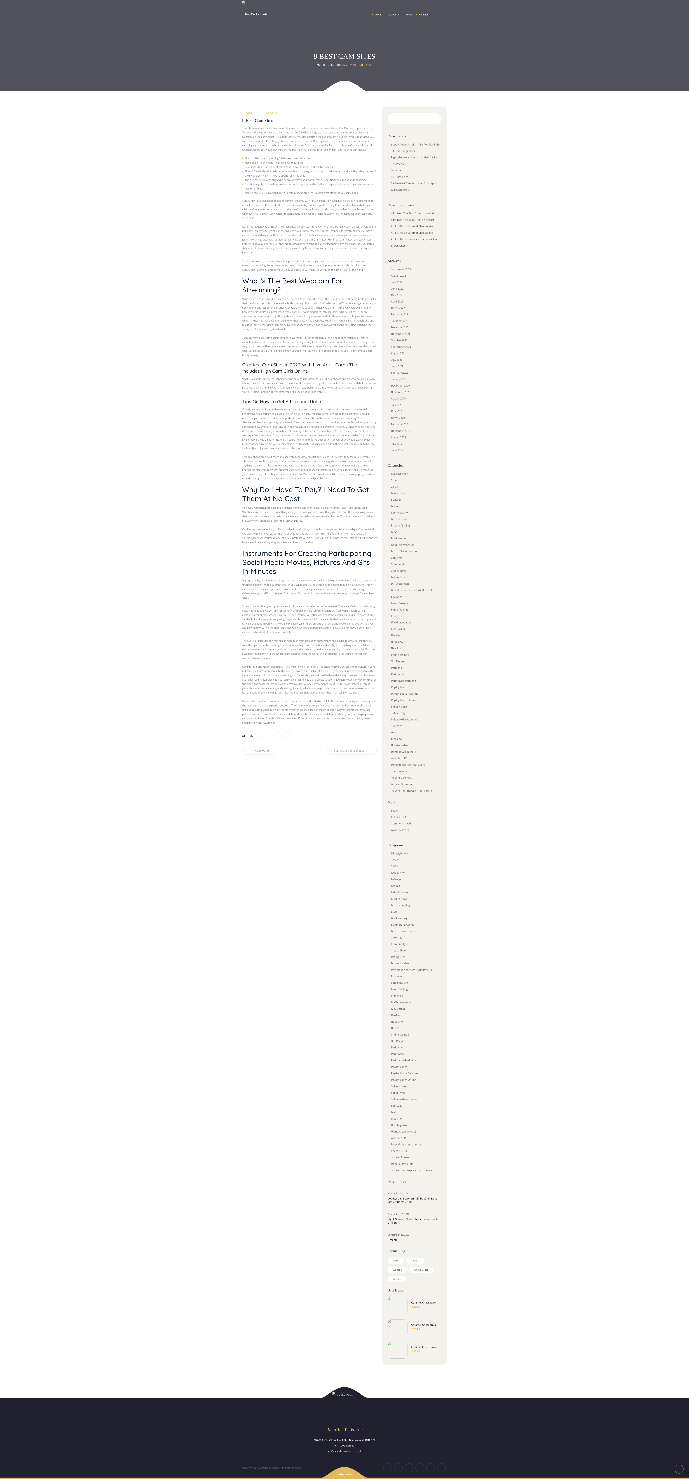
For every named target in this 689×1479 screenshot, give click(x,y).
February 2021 (399, 372)
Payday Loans (399, 687)
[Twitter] (269, 735)
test (393, 732)
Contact (415, 1260)
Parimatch (397, 674)
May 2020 (396, 411)
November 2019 (400, 431)
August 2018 (398, 437)
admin (249, 113)
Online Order (421, 1269)
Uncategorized (337, 64)
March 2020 (398, 418)
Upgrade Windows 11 (403, 752)
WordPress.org (400, 830)
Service (397, 1279)
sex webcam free (358, 235)
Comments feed (401, 823)
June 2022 (397, 288)
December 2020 (400, 385)
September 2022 (401, 269)
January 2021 (399, 379)
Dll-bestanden (400, 583)
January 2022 (399, 321)
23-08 (394, 486)
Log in (395, 810)
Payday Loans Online (403, 700)
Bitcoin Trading (400, 525)
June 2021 (397, 366)
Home (321, 64)
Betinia (395, 506)
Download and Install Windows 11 (411, 590)
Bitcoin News (399, 519)
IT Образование (401, 622)
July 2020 (396, 405)
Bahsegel (396, 499)
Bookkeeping (399, 538)
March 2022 (398, 308)
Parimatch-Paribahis (403, 680)
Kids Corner (398, 629)
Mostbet (396, 635)
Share (247, 736)
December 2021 (400, 327)
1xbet (394, 480)
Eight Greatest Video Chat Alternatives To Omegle (413, 1220)
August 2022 (398, 275)
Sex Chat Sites (399, 177)
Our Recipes (398, 661)
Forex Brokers (399, 603)
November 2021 (400, 334)
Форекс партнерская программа (411, 790)
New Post (397, 648)
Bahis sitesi (398, 493)
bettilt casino (399, 512)
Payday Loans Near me (404, 693)
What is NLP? (399, 758)
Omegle (396, 170)
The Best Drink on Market (418, 213)
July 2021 (396, 359)
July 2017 (396, 443)
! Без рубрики (399, 473)
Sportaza (396, 726)
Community (398, 564)
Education (397, 596)
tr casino (396, 739)
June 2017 (397, 450)
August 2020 (398, 398)
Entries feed (398, 817)
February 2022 (399, 314)
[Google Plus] (278, 735)
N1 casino (397, 642)
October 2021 (399, 340)
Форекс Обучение (402, 784)
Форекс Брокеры (401, 777)
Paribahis (396, 667)
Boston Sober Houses (404, 551)
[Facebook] (260, 735)
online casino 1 (400, 655)
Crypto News (399, 570)
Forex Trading (399, 609)
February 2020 (399, 424)
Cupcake (397, 1269)
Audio (396, 1260)
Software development (405, 719)
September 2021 (401, 346)
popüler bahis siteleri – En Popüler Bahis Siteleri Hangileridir (412, 1200)
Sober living (398, 713)
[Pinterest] (287, 735)
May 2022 (396, 295)
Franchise (397, 616)
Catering (396, 558)
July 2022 (396, 282)
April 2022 (397, 301)
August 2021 (398, 353)
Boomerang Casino (402, 545)
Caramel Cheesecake (420, 226)
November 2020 (400, 392)
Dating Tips (398, 577)
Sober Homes (399, 706)
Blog (394, 532)
